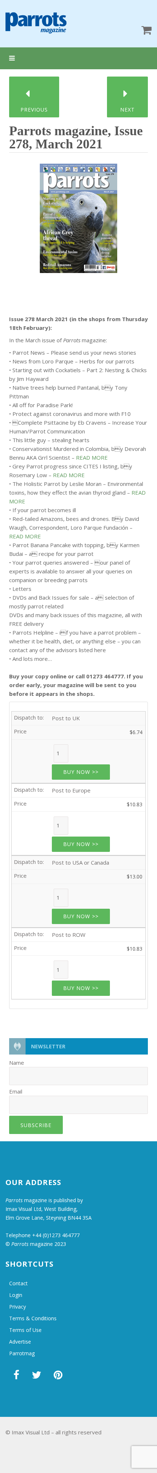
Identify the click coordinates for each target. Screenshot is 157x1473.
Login (15, 1294)
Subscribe (35, 1125)
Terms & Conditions (33, 1318)
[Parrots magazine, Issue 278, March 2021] (78, 215)
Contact (18, 1283)
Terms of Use (25, 1329)
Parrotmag (22, 1353)
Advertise (20, 1341)
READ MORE (92, 457)
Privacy (17, 1306)
